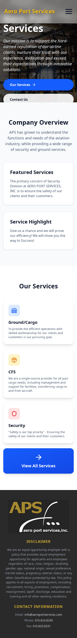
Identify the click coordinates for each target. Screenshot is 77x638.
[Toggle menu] (69, 11)
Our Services (20, 84)
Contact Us (19, 99)
